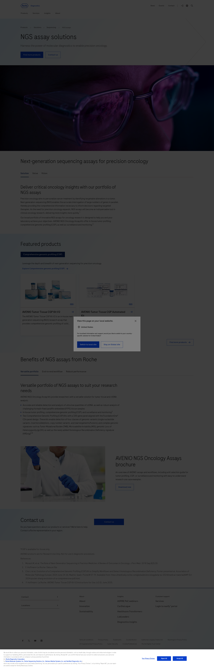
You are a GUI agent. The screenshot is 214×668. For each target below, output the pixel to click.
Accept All (180, 658)
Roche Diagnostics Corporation (15, 659)
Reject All (164, 658)
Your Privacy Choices (148, 658)
